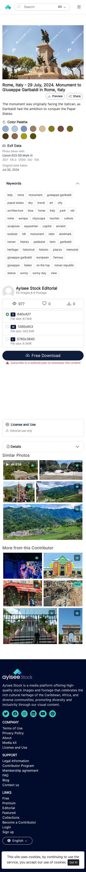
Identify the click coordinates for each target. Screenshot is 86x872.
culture (68, 218)
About (7, 738)
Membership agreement (20, 770)
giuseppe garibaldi (19, 257)
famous (58, 257)
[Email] (71, 101)
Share (76, 96)
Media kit (9, 743)
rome (10, 218)
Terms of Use (12, 728)
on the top (43, 265)
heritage (12, 249)
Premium (9, 803)
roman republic (64, 265)
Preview (57, 96)
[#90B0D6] (5, 129)
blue (30, 210)
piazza (57, 249)
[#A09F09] (24, 136)
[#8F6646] (15, 136)
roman (11, 241)
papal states (15, 202)
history (24, 241)
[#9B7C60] (33, 129)
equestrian (31, 226)
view (54, 273)
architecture (15, 210)
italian (28, 265)
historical (28, 249)
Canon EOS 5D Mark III (17, 155)
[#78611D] (70, 129)
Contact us (10, 785)
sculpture (13, 226)
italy (10, 195)
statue (11, 273)
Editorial (8, 808)
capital (47, 226)
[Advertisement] (43, 393)
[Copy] (77, 101)
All (60, 7)
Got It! (73, 862)
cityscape (38, 218)
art (51, 202)
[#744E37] (61, 129)
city (60, 202)
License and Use (14, 747)
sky (30, 202)
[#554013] (5, 136)
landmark (65, 234)
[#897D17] (51, 129)
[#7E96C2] (24, 129)
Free (5, 798)
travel (41, 202)
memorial (72, 249)
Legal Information (15, 761)
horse (41, 210)
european (42, 257)
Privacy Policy (13, 733)
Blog (5, 780)
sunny (24, 273)
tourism (54, 218)
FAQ (5, 775)
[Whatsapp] (64, 101)
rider (52, 234)
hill (24, 234)
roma (20, 195)
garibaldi (65, 241)
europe (23, 218)
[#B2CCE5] (15, 129)
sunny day (39, 273)
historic (43, 249)
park (63, 210)
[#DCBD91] (42, 129)
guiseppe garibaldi (59, 195)
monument (35, 195)
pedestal (39, 241)
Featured (9, 813)
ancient (61, 226)
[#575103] (33, 136)
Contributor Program (18, 766)
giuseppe (13, 265)
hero (52, 241)
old (72, 210)
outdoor (12, 234)
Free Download (45, 355)
